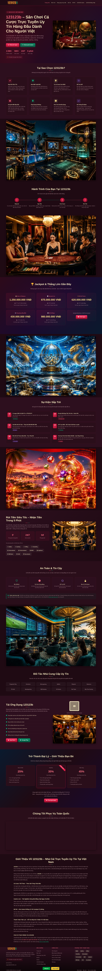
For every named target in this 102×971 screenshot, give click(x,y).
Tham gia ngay (52, 800)
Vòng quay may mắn (61, 2)
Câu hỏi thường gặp (56, 959)
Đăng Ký (46, 968)
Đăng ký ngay (13, 44)
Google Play (25, 740)
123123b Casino (80, 2)
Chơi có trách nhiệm (44, 941)
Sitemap (53, 962)
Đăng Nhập (55, 968)
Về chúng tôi (54, 950)
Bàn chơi (53, 2)
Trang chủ (47, 2)
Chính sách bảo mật (53, 597)
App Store (12, 740)
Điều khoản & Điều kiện (57, 953)
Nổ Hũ (73, 2)
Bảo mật (84, 970)
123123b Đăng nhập (90, 2)
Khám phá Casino (28, 44)
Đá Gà (69, 2)
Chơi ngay (82, 316)
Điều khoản (79, 970)
